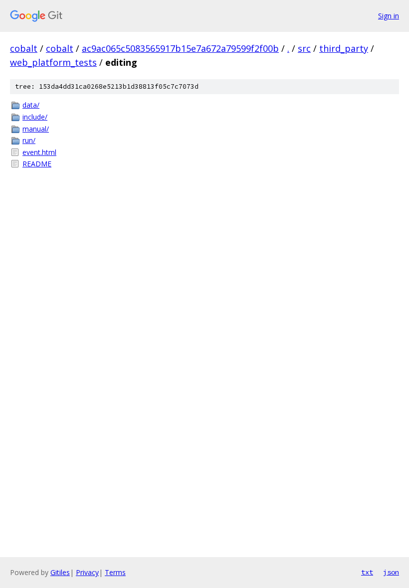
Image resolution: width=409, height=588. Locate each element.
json (391, 572)
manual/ (35, 129)
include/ (34, 117)
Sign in (388, 15)
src (304, 48)
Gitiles (60, 572)
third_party (343, 48)
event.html (39, 152)
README (36, 163)
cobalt (23, 48)
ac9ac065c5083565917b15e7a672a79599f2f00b (180, 48)
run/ (28, 140)
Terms (115, 572)
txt (367, 572)
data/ (30, 105)
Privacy (87, 572)
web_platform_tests (53, 62)
